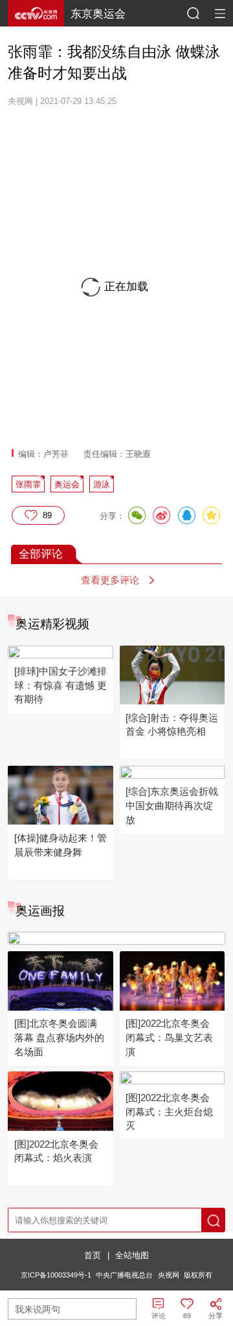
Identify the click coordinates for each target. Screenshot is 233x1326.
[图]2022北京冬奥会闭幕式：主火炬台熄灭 (169, 1111)
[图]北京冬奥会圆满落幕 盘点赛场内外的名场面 (59, 1037)
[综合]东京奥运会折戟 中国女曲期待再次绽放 (172, 805)
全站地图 (132, 1255)
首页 (92, 1255)
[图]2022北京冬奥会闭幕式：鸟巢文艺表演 (169, 1037)
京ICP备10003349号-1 (56, 1275)
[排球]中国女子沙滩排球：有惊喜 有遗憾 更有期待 (60, 685)
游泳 (101, 484)
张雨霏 (28, 484)
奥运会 (67, 484)
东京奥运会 (98, 13)
